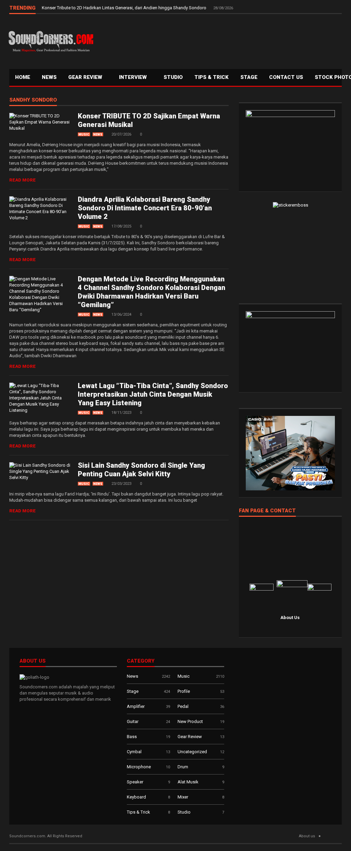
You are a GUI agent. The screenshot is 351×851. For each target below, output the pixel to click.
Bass (132, 736)
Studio (173, 77)
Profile (184, 691)
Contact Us (286, 77)
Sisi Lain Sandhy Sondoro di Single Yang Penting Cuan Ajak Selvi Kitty (141, 469)
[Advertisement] (218, 39)
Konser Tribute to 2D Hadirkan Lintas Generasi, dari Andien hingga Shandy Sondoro (124, 7)
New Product (190, 721)
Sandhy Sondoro (33, 100)
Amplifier (136, 706)
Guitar (132, 721)
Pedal (183, 706)
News (49, 77)
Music (83, 134)
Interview (133, 77)
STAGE (248, 77)
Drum (183, 767)
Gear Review (86, 77)
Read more (22, 180)
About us (307, 836)
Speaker (135, 782)
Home (22, 77)
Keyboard (136, 797)
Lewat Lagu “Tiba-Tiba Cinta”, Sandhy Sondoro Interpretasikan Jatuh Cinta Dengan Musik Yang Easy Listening (153, 394)
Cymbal (134, 751)
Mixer (183, 797)
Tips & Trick (211, 77)
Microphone (139, 767)
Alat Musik (188, 782)
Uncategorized (192, 751)
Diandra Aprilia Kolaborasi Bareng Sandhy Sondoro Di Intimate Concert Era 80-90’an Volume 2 (145, 208)
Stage (132, 691)
